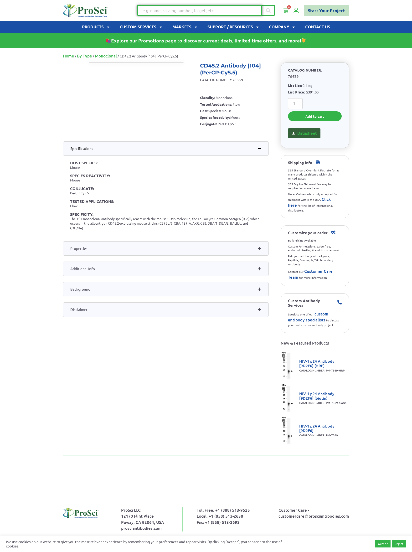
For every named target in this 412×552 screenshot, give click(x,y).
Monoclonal (106, 56)
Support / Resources (230, 26)
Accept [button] (383, 544)
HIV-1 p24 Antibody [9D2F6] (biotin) (316, 396)
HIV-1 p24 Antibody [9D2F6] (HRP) (316, 363)
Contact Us (317, 26)
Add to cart (314, 116)
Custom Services (138, 26)
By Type (84, 56)
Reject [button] (399, 544)
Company (279, 26)
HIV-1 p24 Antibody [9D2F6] (316, 428)
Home (68, 56)
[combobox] (199, 10)
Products (93, 26)
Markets (181, 26)
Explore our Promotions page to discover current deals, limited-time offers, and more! (206, 40)
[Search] (268, 10)
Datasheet (307, 133)
